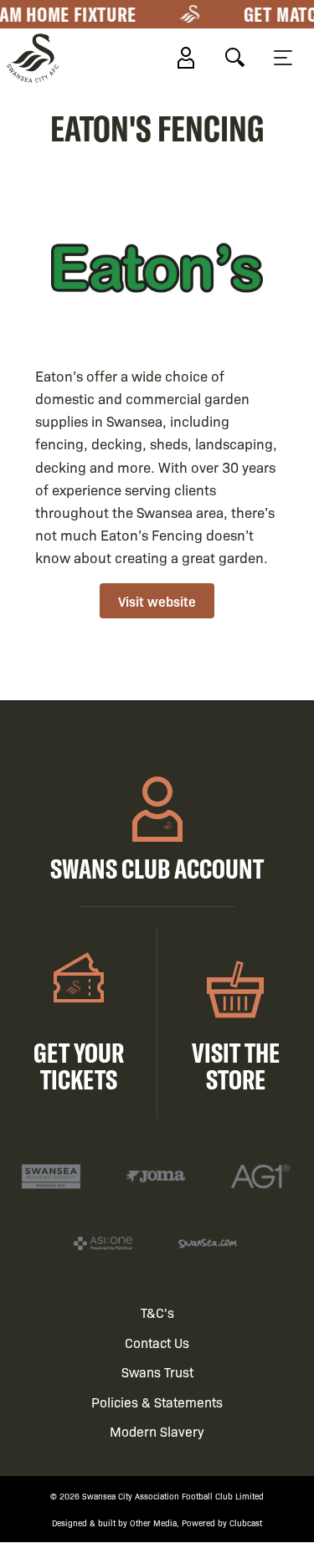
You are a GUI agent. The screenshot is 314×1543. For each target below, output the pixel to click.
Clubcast (245, 1522)
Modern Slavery (157, 1431)
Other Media (153, 1522)
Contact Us (157, 1342)
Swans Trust (157, 1372)
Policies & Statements (157, 1402)
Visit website (157, 601)
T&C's (157, 1312)
